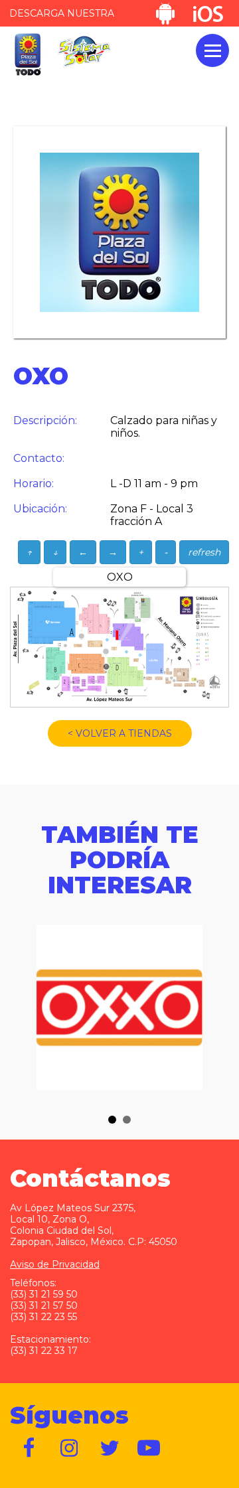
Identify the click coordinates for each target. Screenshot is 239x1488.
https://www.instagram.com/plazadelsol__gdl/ (69, 1448)
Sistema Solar (84, 51)
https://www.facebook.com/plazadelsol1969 (30, 1448)
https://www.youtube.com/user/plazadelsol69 (149, 1448)
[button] (112, 1120)
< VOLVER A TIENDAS (120, 733)
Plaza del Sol (27, 54)
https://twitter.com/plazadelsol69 (109, 1448)
